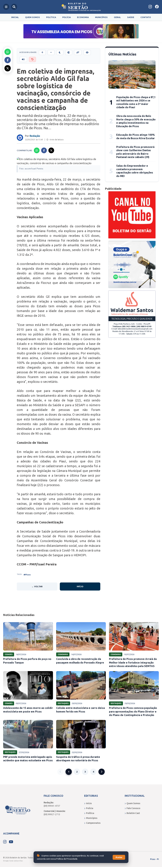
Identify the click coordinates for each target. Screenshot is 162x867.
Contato (145, 17)
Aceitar (118, 857)
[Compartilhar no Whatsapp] (7, 52)
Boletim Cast (133, 813)
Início (80, 586)
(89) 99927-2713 (52, 814)
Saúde (130, 17)
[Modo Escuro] (59, 52)
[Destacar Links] (78, 52)
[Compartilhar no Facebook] (7, 60)
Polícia (66, 17)
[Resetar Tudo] (32, 59)
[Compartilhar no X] (7, 68)
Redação (35, 135)
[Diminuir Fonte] (51, 52)
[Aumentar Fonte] (42, 52)
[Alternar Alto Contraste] (68, 52)
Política (51, 17)
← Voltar (37, 586)
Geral (117, 17)
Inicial (15, 17)
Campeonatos (93, 823)
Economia (83, 17)
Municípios (101, 17)
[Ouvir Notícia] (23, 59)
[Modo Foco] (87, 52)
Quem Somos (32, 17)
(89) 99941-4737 (52, 806)
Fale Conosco (133, 808)
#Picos (27, 574)
